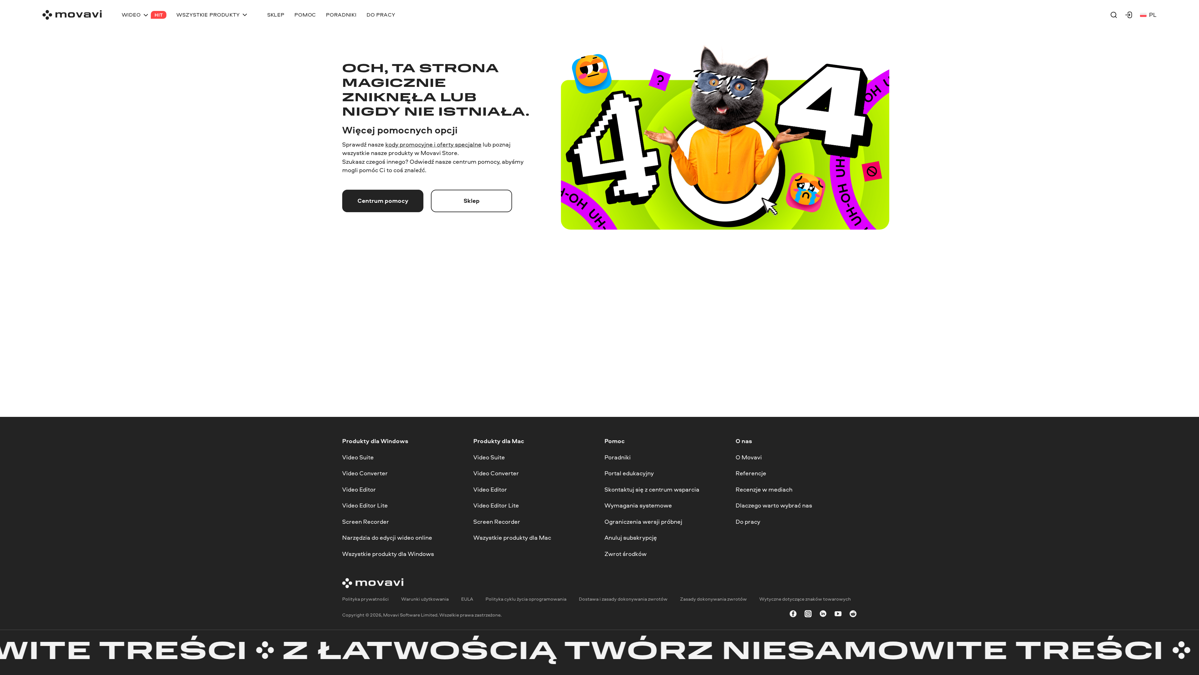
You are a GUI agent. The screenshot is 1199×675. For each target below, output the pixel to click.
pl (1153, 15)
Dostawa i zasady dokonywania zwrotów (623, 599)
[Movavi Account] (1128, 14)
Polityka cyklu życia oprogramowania (526, 599)
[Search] (1114, 14)
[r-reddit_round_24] (853, 615)
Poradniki (617, 457)
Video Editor (359, 489)
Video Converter (365, 473)
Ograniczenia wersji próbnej (643, 522)
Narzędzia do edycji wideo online (387, 537)
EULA (467, 599)
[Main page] (72, 15)
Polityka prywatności (365, 599)
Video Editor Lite (365, 505)
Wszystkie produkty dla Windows (388, 554)
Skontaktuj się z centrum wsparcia (651, 489)
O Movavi (749, 457)
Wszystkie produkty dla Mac (512, 537)
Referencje (751, 473)
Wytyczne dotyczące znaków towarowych (805, 599)
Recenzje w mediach (764, 489)
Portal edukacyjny (629, 473)
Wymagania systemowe (638, 505)
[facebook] (793, 615)
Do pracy (748, 522)
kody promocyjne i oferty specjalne (433, 144)
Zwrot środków (625, 554)
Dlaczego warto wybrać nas (774, 505)
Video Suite (358, 457)
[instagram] (808, 615)
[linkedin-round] (823, 615)
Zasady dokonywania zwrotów (713, 599)
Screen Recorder (365, 522)
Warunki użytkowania (425, 599)
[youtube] (838, 615)
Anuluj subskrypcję (630, 537)
